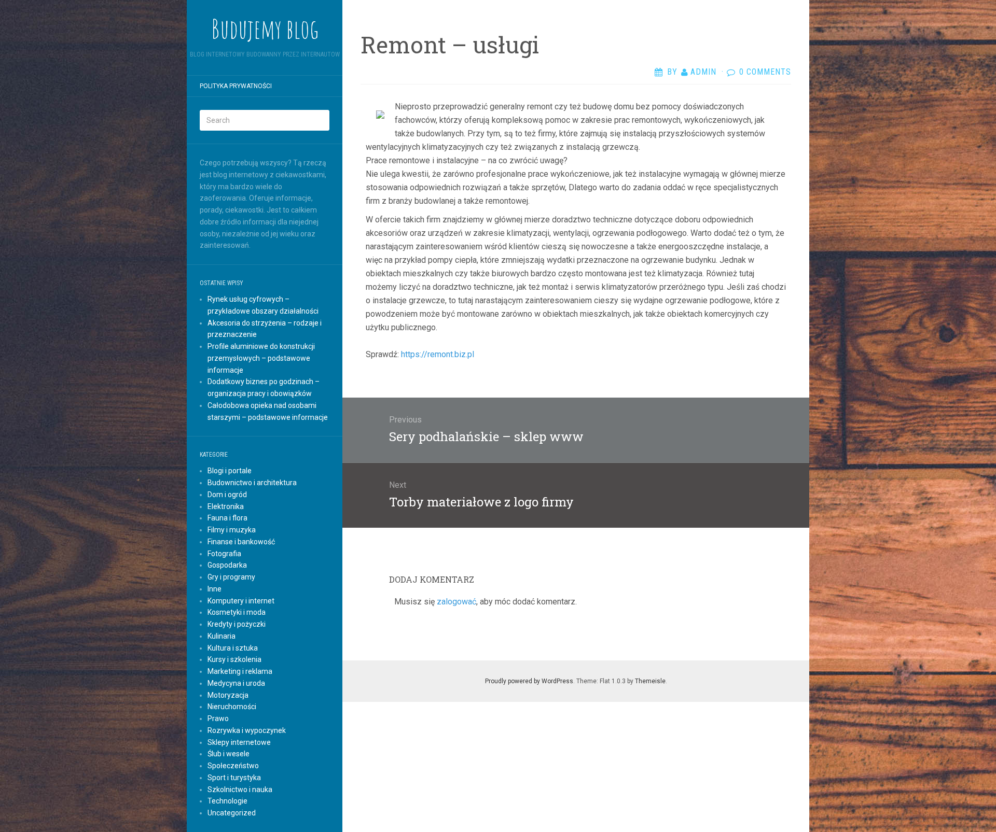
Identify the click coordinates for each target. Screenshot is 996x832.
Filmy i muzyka (232, 530)
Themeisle (650, 681)
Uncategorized (232, 813)
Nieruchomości (232, 706)
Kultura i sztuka (233, 648)
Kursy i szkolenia (234, 659)
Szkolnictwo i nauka (240, 789)
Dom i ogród (227, 494)
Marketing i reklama (240, 671)
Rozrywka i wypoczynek (247, 730)
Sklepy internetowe (239, 742)
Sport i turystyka (234, 777)
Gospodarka (227, 565)
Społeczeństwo (233, 766)
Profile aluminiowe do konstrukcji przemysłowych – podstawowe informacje (261, 358)
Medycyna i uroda (236, 683)
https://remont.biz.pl (437, 354)
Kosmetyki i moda (237, 612)
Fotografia (224, 553)
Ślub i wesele (229, 754)
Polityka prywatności (236, 86)
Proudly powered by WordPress (529, 681)
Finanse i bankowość (241, 542)
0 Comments (765, 72)
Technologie (227, 801)
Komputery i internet (241, 601)
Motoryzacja (228, 695)
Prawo (218, 718)
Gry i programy (231, 577)
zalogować (456, 602)
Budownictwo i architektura (252, 482)
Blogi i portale (230, 471)
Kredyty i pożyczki (237, 624)
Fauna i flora (227, 518)
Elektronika (226, 506)
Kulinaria (222, 636)
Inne (215, 589)
